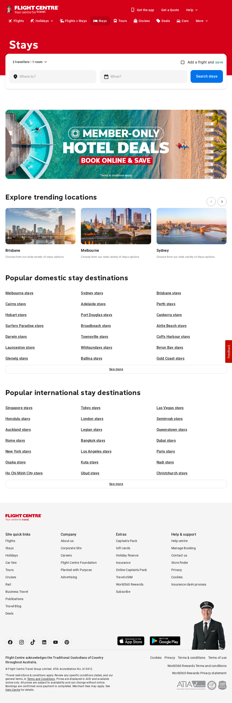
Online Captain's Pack (131, 570)
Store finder (179, 562)
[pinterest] (67, 642)
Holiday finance (127, 555)
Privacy (176, 570)
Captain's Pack (126, 541)
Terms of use (217, 657)
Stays (103, 21)
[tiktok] (33, 642)
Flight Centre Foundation (79, 562)
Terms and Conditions (41, 679)
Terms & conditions (191, 657)
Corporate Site (71, 548)
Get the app (145, 10)
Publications (14, 599)
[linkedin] (44, 642)
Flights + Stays (76, 21)
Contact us (179, 555)
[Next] (222, 201)
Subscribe (123, 591)
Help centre (179, 541)
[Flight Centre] (23, 517)
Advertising (69, 577)
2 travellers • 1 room (27, 62)
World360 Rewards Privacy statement (199, 673)
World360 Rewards (129, 584)
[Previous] (211, 201)
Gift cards (123, 548)
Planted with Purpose (76, 570)
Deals (166, 21)
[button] (116, 369)
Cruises (144, 21)
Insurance (123, 562)
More (199, 21)
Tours (122, 21)
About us (67, 541)
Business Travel (16, 591)
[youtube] (55, 642)
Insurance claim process (188, 584)
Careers (66, 555)
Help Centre (12, 689)
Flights (19, 21)
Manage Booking (183, 548)
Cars (185, 21)
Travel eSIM (124, 577)
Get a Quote (170, 10)
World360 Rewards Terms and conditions (197, 666)
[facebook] (10, 642)
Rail (8, 584)
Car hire (11, 562)
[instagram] (21, 642)
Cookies (177, 577)
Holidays (42, 21)
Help (189, 10)
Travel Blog (13, 606)
